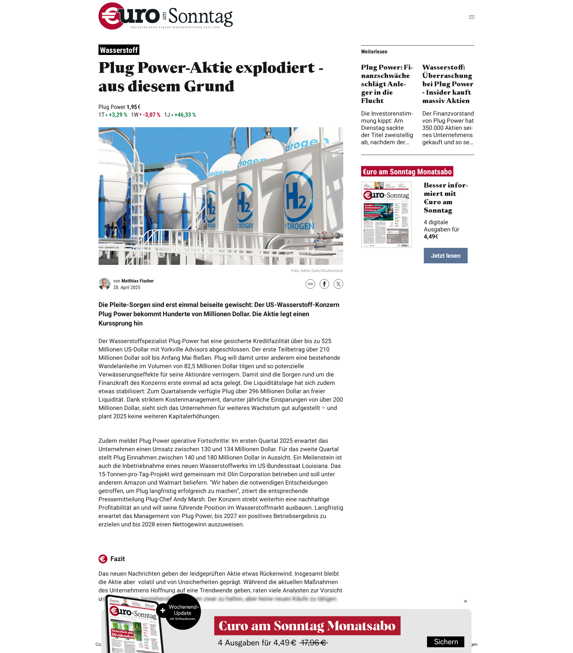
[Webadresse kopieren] (310, 284)
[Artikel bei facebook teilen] (324, 284)
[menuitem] (165, 27)
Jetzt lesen (445, 255)
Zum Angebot (286, 622)
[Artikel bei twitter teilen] (338, 284)
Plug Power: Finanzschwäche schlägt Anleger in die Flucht (387, 84)
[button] (462, 17)
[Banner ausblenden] (466, 601)
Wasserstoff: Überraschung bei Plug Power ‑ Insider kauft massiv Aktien (448, 84)
